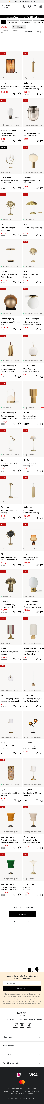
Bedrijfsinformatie (11, 1063)
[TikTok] (28, 1025)
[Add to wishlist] (15, 93)
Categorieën (26, 22)
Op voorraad (13, 22)
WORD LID (31, 1)
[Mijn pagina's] (24, 6)
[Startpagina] (6, 6)
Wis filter (4, 27)
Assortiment (8, 1046)
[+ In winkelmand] (19, 93)
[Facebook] (15, 1025)
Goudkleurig (18, 27)
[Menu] (41, 6)
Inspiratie (7, 1054)
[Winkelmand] (35, 6)
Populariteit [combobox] (28, 32)
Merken (37, 22)
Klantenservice (9, 1037)
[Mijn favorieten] (29, 6)
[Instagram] (22, 1025)
